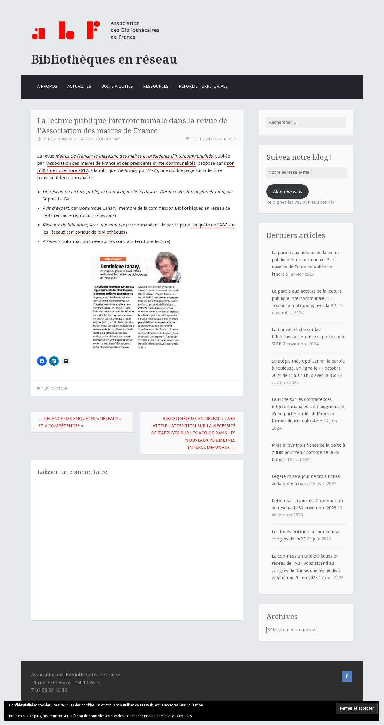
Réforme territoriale (203, 86)
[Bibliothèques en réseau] (95, 40)
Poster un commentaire (213, 139)
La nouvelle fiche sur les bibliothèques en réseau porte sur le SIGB (309, 337)
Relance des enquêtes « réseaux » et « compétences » (80, 422)
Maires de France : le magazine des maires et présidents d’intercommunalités (134, 156)
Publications (55, 388)
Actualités (79, 86)
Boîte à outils (117, 86)
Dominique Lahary (102, 139)
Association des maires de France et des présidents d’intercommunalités (121, 163)
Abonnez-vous (287, 191)
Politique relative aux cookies (168, 716)
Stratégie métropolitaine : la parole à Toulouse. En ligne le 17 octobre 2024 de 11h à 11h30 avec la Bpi (308, 368)
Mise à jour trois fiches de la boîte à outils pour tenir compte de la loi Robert (308, 452)
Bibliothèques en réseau (104, 59)
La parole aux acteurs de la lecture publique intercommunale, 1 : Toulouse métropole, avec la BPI (307, 298)
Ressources (156, 86)
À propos (47, 86)
